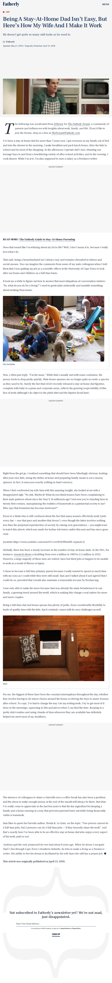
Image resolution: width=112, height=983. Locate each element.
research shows (23, 554)
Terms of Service (65, 928)
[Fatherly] (11, 4)
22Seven (58, 124)
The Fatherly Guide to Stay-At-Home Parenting (47, 239)
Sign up (56, 934)
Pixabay (5, 684)
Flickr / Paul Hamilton (9, 364)
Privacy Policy (76, 928)
